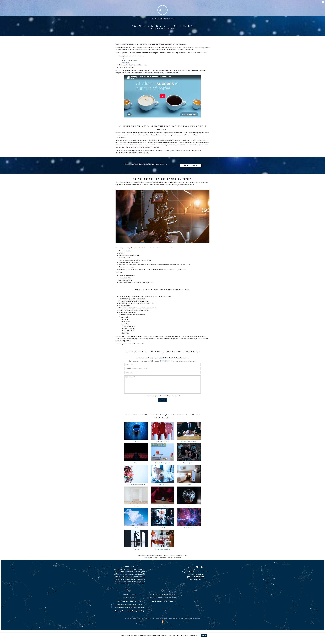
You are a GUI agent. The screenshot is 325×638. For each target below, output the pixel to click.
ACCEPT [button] (204, 635)
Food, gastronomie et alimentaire (136, 484)
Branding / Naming (129, 594)
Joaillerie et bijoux (162, 506)
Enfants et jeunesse (188, 463)
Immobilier (136, 506)
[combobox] (127, 368)
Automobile (136, 441)
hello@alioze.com (195, 579)
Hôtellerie (188, 484)
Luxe (188, 506)
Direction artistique (129, 598)
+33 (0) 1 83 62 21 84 (165, 361)
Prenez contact (190, 165)
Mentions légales (190, 618)
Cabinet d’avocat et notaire (188, 441)
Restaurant (162, 527)
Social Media (126, 63)
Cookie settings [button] (194, 635)
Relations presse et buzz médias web (129, 601)
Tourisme (136, 549)
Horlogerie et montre (162, 484)
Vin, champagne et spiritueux (162, 549)
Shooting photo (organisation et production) (129, 611)
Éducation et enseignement (162, 463)
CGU (198, 618)
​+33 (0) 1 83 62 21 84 (196, 574)
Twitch (135, 60)
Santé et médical (188, 527)
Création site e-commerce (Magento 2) (162, 594)
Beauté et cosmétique (162, 441)
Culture (136, 463)
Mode (136, 527)
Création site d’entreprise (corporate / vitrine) (162, 598)
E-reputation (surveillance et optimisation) (129, 604)
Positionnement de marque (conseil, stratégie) (129, 608)
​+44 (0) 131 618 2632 (197, 577)
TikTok (173, 150)
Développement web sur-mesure (162, 601)
